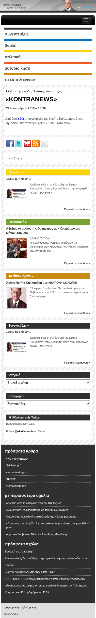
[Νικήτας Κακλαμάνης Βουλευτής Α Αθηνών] (48, 5)
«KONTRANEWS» (18, 179)
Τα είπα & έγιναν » (21, 276)
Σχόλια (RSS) (28, 607)
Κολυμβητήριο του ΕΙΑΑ (35, 592)
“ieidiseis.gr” (13, 465)
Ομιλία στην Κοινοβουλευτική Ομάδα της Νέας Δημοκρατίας (41, 516)
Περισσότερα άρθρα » (77, 209)
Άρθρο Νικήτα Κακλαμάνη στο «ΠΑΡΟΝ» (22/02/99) (41, 282)
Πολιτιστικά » (18, 222)
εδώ (21, 118)
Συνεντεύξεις (54, 91)
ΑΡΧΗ (9, 91)
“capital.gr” (27, 551)
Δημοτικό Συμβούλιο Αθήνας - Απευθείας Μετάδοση (36, 534)
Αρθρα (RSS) (11, 607)
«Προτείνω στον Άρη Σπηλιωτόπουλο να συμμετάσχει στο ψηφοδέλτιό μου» (47, 525)
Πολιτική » (16, 172)
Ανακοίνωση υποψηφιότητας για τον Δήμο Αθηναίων (37, 509)
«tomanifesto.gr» (16, 472)
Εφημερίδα (24, 91)
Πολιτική (38, 91)
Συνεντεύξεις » (19, 325)
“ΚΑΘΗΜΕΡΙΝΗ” (45, 571)
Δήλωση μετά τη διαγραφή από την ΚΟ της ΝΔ (33, 502)
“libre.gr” (11, 478)
